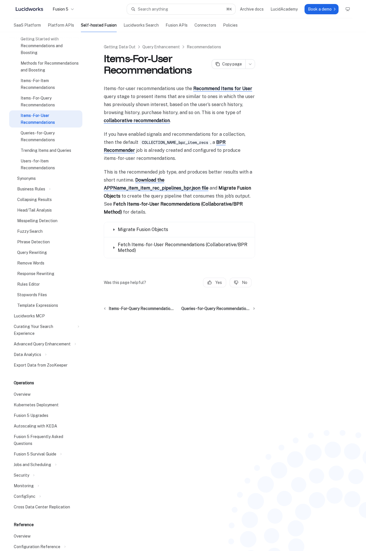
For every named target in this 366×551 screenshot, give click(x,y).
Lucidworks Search (141, 25)
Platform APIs (61, 25)
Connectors (205, 25)
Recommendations (204, 47)
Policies (230, 25)
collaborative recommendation (137, 120)
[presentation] (50, 291)
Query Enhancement (161, 47)
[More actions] (250, 64)
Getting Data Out (120, 47)
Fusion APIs (177, 25)
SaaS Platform (27, 25)
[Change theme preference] (347, 9)
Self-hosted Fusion (99, 25)
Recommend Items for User (222, 88)
